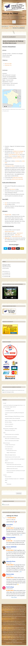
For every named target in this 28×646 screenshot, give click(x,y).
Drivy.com (7, 238)
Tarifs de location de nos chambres (12, 434)
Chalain (10, 156)
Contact (4, 475)
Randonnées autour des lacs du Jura (14, 464)
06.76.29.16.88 (7, 274)
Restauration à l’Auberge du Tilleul (10, 428)
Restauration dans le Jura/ (19, 632)
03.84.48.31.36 (7, 271)
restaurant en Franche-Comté (8, 616)
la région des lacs (18, 152)
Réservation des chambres (13, 634)
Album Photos (13, 637)
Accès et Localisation (9, 424)
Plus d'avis (14, 597)
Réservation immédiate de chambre (12, 438)
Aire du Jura (12, 189)
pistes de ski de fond (17, 177)
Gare (6, 202)
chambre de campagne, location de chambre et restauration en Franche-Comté (14, 613)
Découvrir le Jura (6, 443)
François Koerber (10, 537)
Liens (6, 482)
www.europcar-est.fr (9, 231)
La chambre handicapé (9, 410)
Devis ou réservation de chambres (10, 436)
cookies (17, 639)
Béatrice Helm (10, 574)
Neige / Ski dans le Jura (11, 452)
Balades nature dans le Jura (12, 468)
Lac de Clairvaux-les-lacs (14, 154)
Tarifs (4, 432)
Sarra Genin (9, 524)
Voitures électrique (9, 426)
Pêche (9, 637)
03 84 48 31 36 (8, 65)
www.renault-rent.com (17, 236)
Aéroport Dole (8, 214)
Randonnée (5, 634)
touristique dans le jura (14, 611)
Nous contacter (8, 476)
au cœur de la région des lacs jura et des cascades (15, 614)
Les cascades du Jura (9, 446)
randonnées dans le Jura (14, 621)
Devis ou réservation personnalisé (12, 440)
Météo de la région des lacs (10, 455)
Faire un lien (22, 637)
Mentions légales (12, 639)
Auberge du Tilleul (10, 13)
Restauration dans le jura (10, 430)
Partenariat (9, 484)
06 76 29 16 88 (8, 63)
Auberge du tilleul (10, 627)
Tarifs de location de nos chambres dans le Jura (15, 631)
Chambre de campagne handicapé (18, 629)
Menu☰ (14, 22)
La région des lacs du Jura (10, 444)
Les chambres (8, 408)
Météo (20, 636)
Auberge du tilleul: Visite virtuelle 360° (12, 418)
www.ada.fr (17, 234)
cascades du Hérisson (17, 157)
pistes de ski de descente (17, 179)
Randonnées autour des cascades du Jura (15, 466)
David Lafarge (10, 587)
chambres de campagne (18, 151)
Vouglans (19, 156)
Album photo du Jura (9, 462)
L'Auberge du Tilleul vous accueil (9, 606)
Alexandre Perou (10, 561)
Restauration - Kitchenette (8, 632)
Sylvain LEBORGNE (11, 547)
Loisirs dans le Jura (8, 448)
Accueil (4, 403)
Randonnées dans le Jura (12, 450)
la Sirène (17, 161)
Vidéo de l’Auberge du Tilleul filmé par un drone (14, 416)
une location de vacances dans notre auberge (12, 609)
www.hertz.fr (20, 233)
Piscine (4, 631)
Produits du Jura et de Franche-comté (12, 457)
